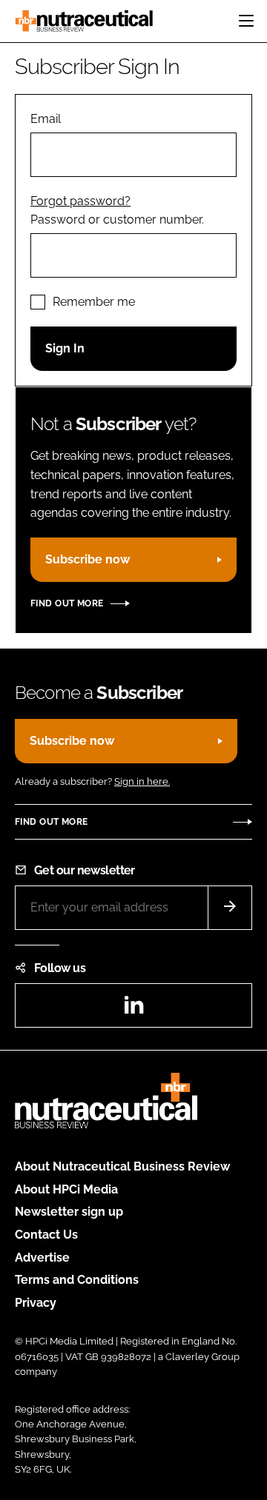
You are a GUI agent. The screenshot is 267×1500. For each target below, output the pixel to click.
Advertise (42, 1257)
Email (45, 119)
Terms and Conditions (77, 1280)
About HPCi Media (66, 1189)
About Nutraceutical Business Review (122, 1166)
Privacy (35, 1303)
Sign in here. (142, 781)
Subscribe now (87, 559)
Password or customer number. (117, 219)
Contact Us (46, 1235)
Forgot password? (80, 201)
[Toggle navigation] (246, 21)
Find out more (66, 603)
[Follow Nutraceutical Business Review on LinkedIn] (133, 1009)
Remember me (94, 302)
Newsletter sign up (69, 1212)
